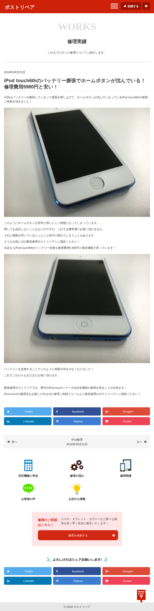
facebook (78, 411)
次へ (139, 441)
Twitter (29, 411)
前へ (14, 441)
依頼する (133, 6)
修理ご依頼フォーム (66, 394)
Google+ (128, 411)
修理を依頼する (78, 535)
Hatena (78, 421)
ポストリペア (20, 7)
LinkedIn (28, 421)
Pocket (127, 421)
